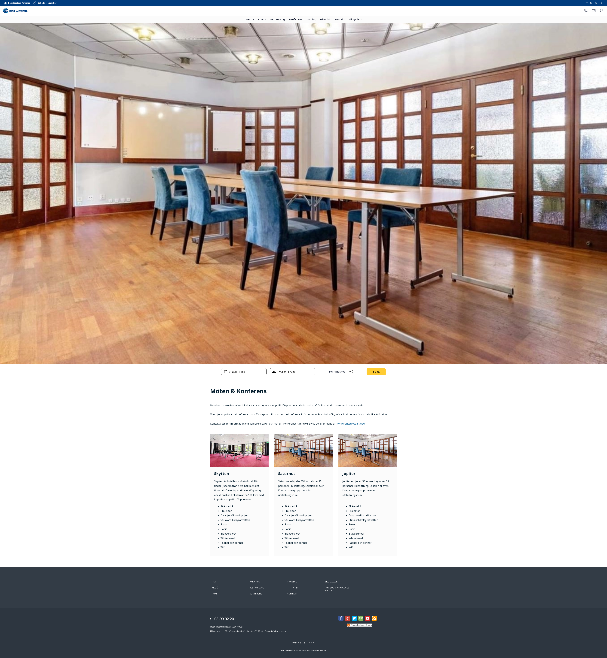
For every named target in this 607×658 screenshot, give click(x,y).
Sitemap (312, 642)
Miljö (215, 587)
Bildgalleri (355, 19)
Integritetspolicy (298, 642)
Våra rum (255, 581)
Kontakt (340, 19)
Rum (261, 19)
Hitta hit (325, 19)
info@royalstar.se (278, 631)
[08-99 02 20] (586, 11)
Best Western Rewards (19, 3)
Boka (376, 371)
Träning (311, 19)
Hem (248, 19)
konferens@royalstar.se (351, 423)
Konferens (296, 19)
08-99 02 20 (224, 618)
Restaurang (277, 19)
